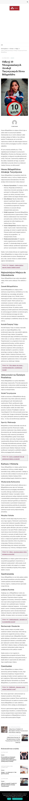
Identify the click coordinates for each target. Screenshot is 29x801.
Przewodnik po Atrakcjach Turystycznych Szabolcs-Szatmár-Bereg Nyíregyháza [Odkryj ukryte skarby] (8, 759)
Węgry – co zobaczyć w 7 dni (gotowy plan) (8, 773)
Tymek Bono (14, 126)
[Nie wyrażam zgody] (27, 796)
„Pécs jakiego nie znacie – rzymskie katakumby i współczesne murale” (12, 368)
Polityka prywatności (17, 798)
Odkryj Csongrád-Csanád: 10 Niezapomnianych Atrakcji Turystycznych (9, 785)
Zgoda (9, 798)
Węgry (12, 58)
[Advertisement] (14, 25)
